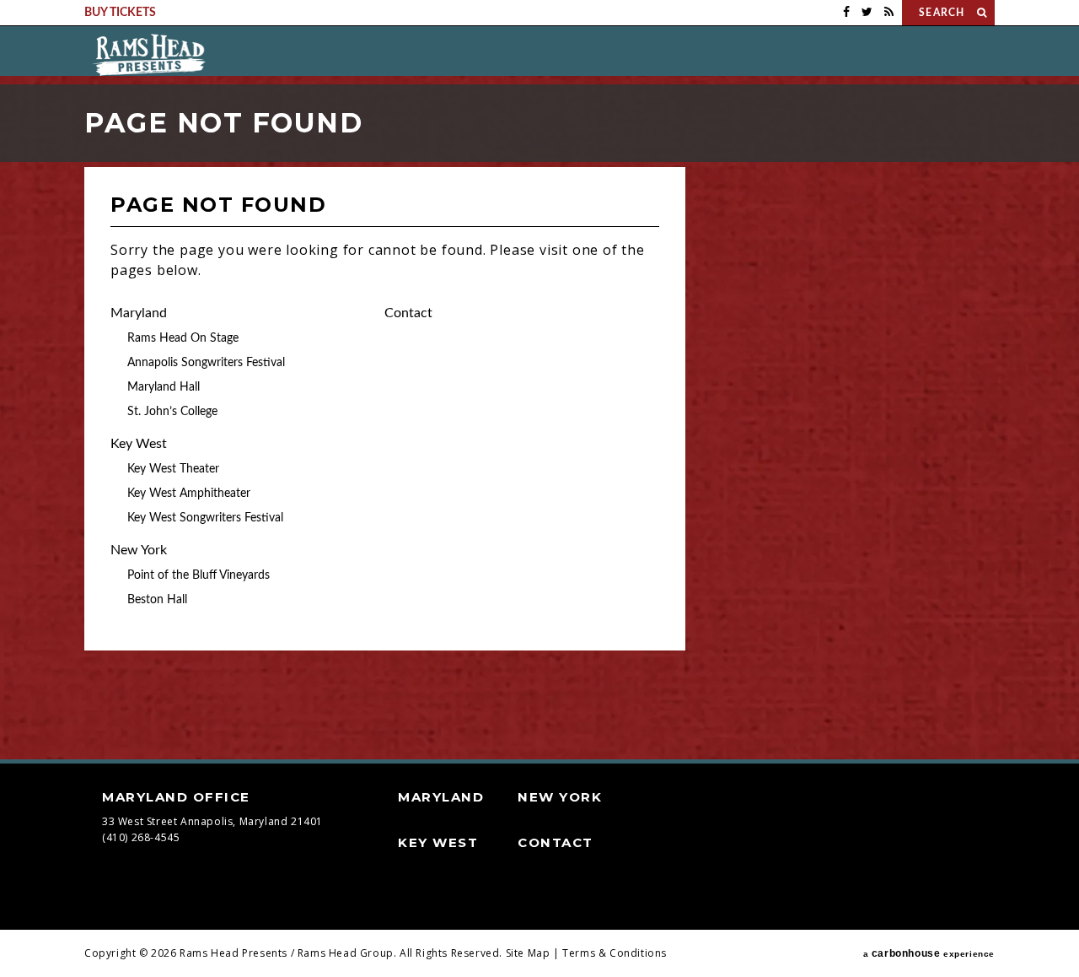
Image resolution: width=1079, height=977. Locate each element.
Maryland (138, 313)
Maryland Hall (163, 387)
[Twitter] (867, 13)
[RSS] (889, 13)
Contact (408, 313)
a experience (929, 953)
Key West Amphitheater (188, 493)
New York (138, 550)
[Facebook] (846, 13)
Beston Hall (157, 600)
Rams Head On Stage (183, 338)
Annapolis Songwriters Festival (206, 363)
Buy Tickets (120, 13)
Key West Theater (173, 469)
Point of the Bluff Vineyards (198, 575)
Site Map (528, 953)
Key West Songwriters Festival (205, 518)
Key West (138, 444)
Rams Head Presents (149, 55)
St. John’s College (172, 412)
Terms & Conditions (614, 953)
